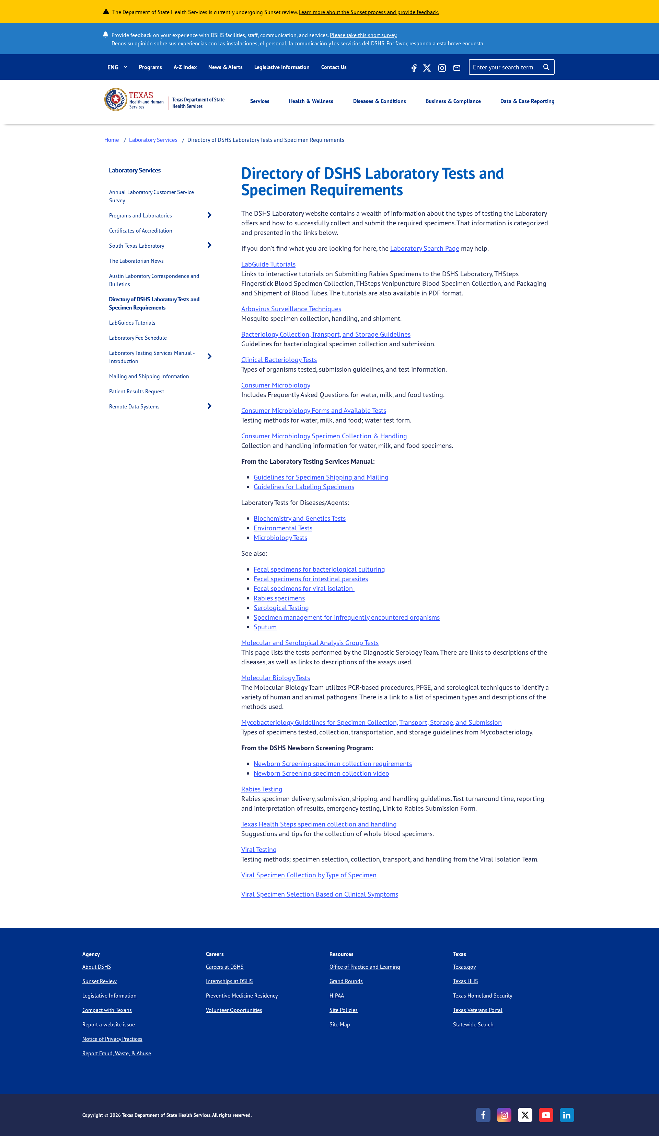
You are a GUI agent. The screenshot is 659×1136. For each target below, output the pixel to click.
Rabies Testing (261, 789)
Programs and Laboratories (140, 215)
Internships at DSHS (229, 981)
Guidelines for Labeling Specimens (304, 486)
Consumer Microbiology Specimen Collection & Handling (324, 435)
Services (259, 101)
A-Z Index (185, 67)
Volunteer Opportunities (234, 1009)
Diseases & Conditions (379, 101)
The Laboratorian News (136, 260)
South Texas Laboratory (136, 245)
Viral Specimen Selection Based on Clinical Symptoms (319, 894)
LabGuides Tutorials (132, 322)
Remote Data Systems (134, 406)
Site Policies (344, 1009)
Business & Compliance (453, 101)
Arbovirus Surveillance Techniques (291, 308)
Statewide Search (473, 1024)
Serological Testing (281, 607)
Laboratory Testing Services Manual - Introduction (152, 356)
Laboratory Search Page (424, 248)
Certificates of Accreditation (140, 230)
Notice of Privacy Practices (112, 1038)
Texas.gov (464, 966)
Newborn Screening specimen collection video (321, 773)
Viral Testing (259, 849)
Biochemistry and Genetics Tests (300, 518)
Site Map (340, 1024)
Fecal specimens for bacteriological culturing (319, 569)
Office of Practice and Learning (365, 966)
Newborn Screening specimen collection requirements (333, 763)
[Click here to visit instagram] (442, 69)
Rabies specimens (279, 598)
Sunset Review (99, 981)
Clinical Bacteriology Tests (279, 359)
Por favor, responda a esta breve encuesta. (435, 43)
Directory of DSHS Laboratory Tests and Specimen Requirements (154, 303)
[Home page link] (164, 99)
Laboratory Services (153, 139)
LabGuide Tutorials (268, 264)
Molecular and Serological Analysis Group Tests (310, 642)
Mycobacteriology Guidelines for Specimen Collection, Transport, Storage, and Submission (371, 722)
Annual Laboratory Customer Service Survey (151, 196)
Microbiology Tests (280, 537)
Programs (150, 67)
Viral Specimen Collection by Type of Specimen (309, 874)
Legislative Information (282, 67)
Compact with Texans (107, 1009)
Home (111, 139)
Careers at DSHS (225, 966)
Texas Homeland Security (482, 995)
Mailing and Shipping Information (149, 376)
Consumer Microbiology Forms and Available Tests (313, 410)
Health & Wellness (311, 101)
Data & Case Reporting (527, 101)
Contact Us (334, 67)
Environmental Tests (283, 528)
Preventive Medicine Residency (242, 995)
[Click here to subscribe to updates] (457, 69)
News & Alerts (225, 67)
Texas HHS (465, 981)
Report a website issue (108, 1024)
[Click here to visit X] (427, 69)
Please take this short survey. (363, 35)
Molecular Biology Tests (275, 677)
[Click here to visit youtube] (546, 1115)
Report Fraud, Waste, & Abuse (116, 1053)
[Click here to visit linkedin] (567, 1115)
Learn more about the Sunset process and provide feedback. (369, 12)
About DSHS (96, 966)
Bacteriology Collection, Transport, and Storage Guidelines (326, 334)
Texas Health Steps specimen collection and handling (319, 824)
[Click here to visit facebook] (413, 69)
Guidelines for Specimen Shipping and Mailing (321, 477)
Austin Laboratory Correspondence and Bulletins (154, 280)
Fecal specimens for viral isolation (304, 588)
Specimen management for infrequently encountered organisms (347, 617)
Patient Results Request (136, 391)
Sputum (265, 626)
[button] (211, 215)
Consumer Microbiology (275, 385)
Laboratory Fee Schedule (138, 337)
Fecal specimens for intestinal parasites (311, 578)
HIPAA (337, 995)
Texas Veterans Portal (477, 1009)
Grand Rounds (346, 981)
